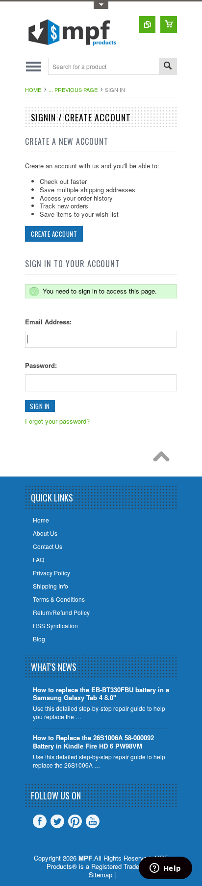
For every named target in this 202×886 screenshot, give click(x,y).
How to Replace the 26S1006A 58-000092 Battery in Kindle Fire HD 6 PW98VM (93, 742)
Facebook (40, 821)
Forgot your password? (57, 421)
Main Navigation (33, 66)
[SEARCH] (168, 66)
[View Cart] (168, 24)
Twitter (57, 821)
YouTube (93, 821)
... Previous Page (73, 89)
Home (33, 89)
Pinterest (75, 821)
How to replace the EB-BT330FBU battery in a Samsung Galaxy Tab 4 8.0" (101, 694)
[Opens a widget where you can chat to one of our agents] (165, 869)
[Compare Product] (147, 24)
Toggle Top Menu (101, 5)
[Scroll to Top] (164, 459)
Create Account (54, 234)
